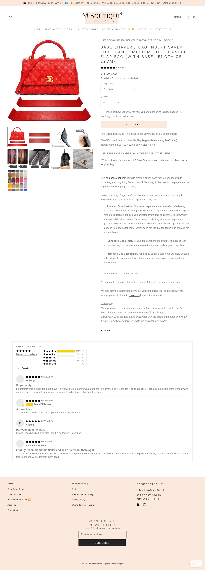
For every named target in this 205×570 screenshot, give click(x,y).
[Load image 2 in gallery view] (39, 137)
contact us (134, 295)
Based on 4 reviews (26, 354)
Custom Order (14, 494)
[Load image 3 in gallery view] (61, 137)
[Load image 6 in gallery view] (39, 159)
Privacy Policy (78, 499)
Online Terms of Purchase (84, 505)
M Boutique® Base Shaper (98, 564)
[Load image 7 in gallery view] (61, 159)
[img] (33, 377)
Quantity (104, 96)
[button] (11, 17)
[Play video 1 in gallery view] (83, 159)
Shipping (115, 78)
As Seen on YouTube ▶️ (19, 499)
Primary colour (107, 83)
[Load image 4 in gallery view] (83, 137)
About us (12, 505)
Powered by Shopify (115, 564)
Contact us (13, 510)
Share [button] (107, 330)
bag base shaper (115, 178)
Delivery (76, 489)
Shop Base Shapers (17, 489)
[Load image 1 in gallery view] (18, 137)
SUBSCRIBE (102, 542)
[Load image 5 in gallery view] (18, 159)
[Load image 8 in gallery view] (18, 180)
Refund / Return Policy (82, 494)
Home (10, 483)
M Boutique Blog (80, 483)
